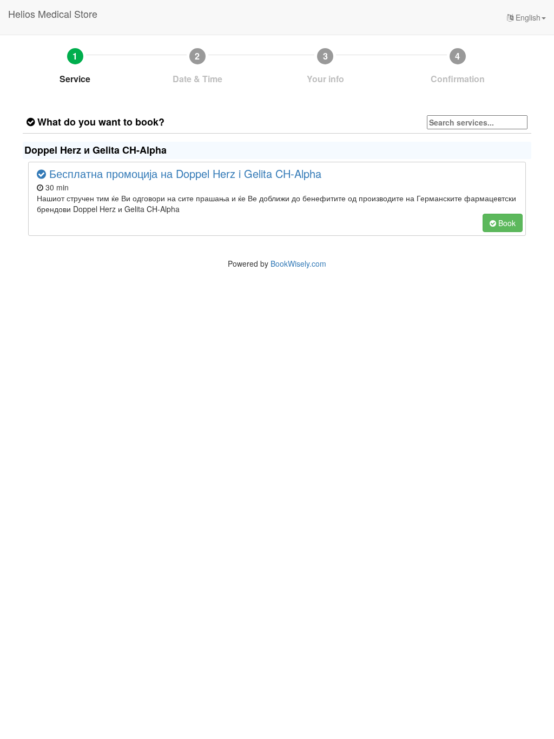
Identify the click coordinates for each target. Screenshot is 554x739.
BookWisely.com (298, 263)
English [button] (526, 17)
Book (506, 222)
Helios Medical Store (52, 13)
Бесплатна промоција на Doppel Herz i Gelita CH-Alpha (183, 173)
